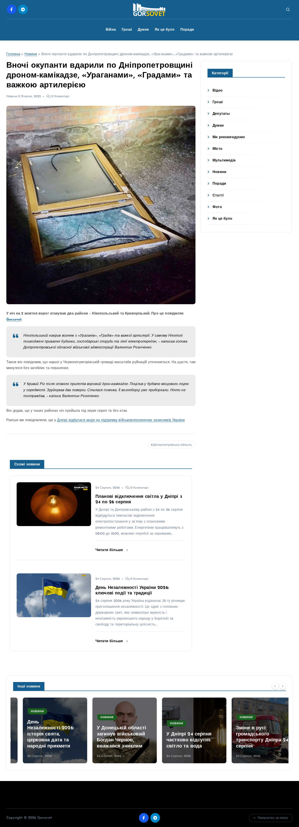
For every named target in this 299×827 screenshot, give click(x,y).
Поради (187, 30)
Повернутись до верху (273, 817)
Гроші (127, 30)
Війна (111, 30)
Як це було (164, 30)
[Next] (282, 686)
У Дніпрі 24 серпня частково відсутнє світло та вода (179, 740)
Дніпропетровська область (172, 445)
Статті (218, 195)
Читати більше (109, 550)
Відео (218, 90)
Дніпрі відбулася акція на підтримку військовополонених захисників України (121, 420)
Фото (217, 207)
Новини (31, 54)
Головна (13, 54)
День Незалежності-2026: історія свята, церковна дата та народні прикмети (41, 734)
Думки (143, 30)
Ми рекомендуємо (229, 137)
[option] (45, 730)
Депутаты (221, 114)
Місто (217, 149)
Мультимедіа (224, 160)
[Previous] (275, 686)
